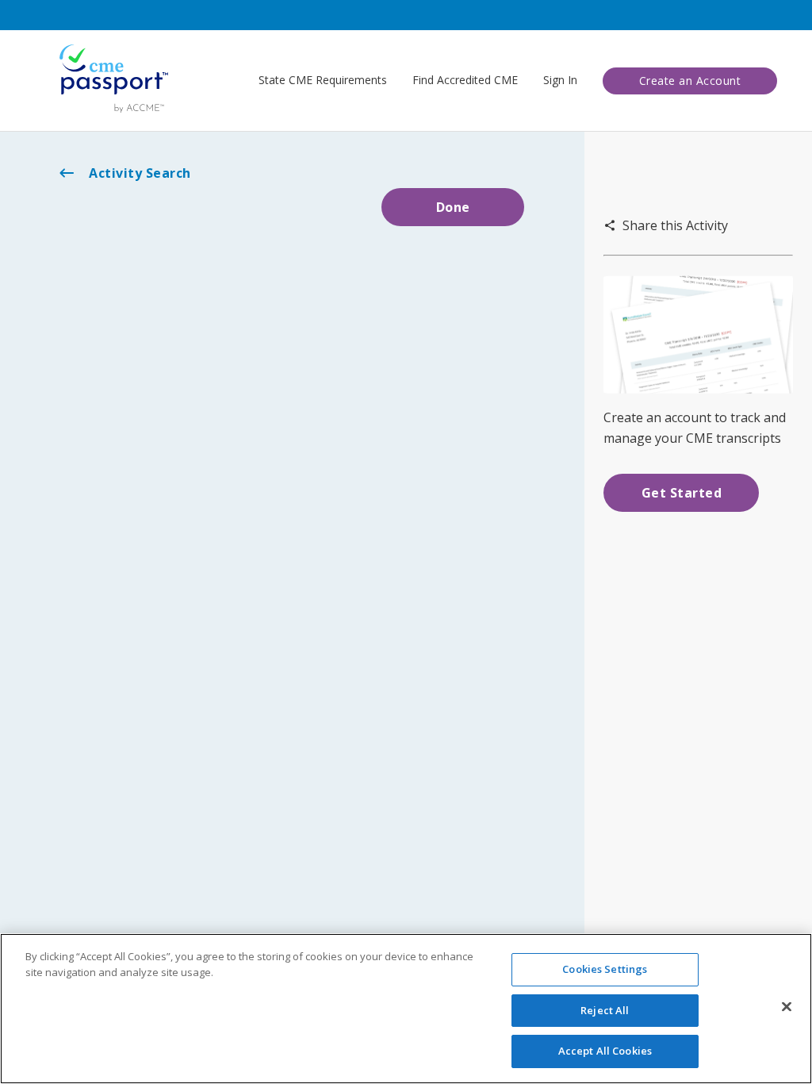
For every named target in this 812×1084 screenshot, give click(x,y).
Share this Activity (675, 225)
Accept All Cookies (605, 1051)
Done (453, 207)
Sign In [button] (560, 79)
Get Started (682, 493)
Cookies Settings (604, 969)
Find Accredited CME (465, 79)
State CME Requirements (323, 79)
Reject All (604, 1010)
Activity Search (140, 173)
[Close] (786, 1007)
